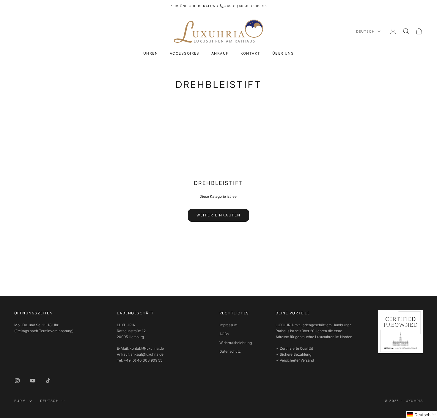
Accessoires (184, 53)
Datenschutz (230, 351)
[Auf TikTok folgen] (48, 381)
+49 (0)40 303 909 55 (245, 6)
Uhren (150, 53)
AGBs (224, 334)
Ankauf (220, 53)
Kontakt (250, 53)
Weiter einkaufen (219, 215)
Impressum (228, 325)
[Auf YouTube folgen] (33, 381)
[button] (421, 414)
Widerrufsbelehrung (235, 343)
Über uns (283, 53)
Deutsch (365, 31)
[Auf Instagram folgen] (17, 381)
